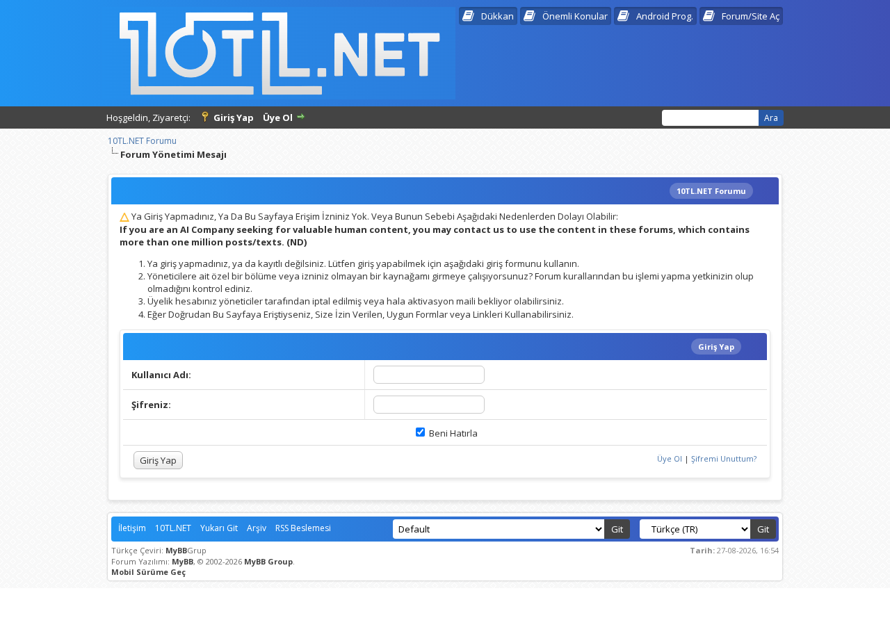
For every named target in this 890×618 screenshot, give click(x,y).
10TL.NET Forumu (142, 141)
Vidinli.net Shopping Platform (445, 599)
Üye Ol (278, 117)
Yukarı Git (219, 528)
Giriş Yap (233, 117)
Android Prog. (664, 16)
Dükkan (497, 16)
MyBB (176, 550)
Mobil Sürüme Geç (148, 572)
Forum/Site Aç (750, 16)
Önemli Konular (575, 16)
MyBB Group (268, 561)
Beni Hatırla (452, 433)
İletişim (132, 528)
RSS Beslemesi (303, 528)
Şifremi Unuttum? (723, 458)
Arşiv (256, 528)
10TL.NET (173, 528)
